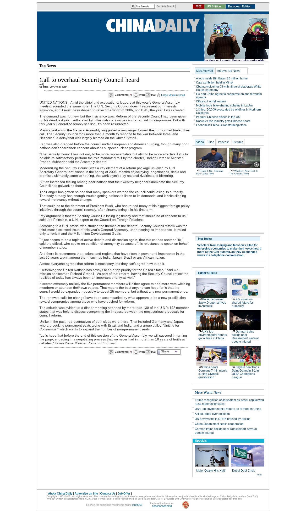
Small (181, 95)
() (123, 94)
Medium (173, 95)
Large (164, 95)
